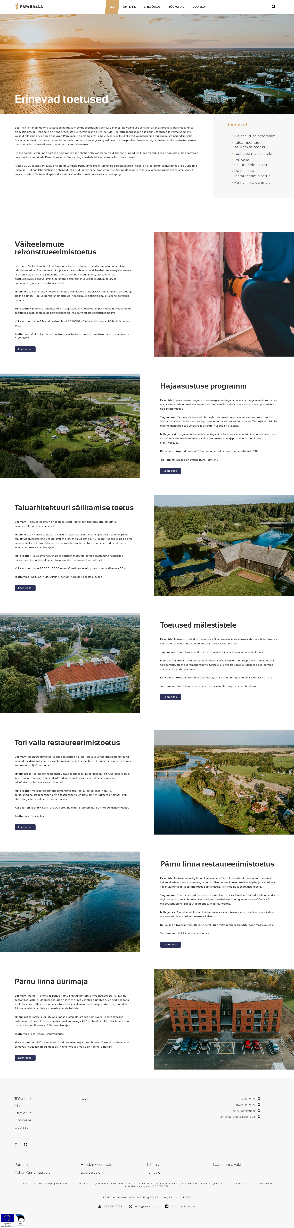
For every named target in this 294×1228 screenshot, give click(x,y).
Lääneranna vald (227, 1164)
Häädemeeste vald (96, 1164)
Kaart (85, 1099)
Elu (112, 6)
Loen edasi (25, 349)
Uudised (199, 6)
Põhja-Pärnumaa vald (33, 1172)
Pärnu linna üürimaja (252, 182)
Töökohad (176, 6)
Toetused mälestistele (253, 153)
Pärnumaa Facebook (183, 1206)
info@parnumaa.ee (146, 1206)
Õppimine (129, 6)
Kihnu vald (156, 1164)
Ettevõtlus (152, 6)
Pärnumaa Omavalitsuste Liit (237, 1116)
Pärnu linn (23, 1164)
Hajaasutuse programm (254, 136)
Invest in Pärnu (246, 1104)
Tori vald (153, 1172)
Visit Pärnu (248, 1098)
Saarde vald (91, 1172)
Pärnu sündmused (244, 1110)
